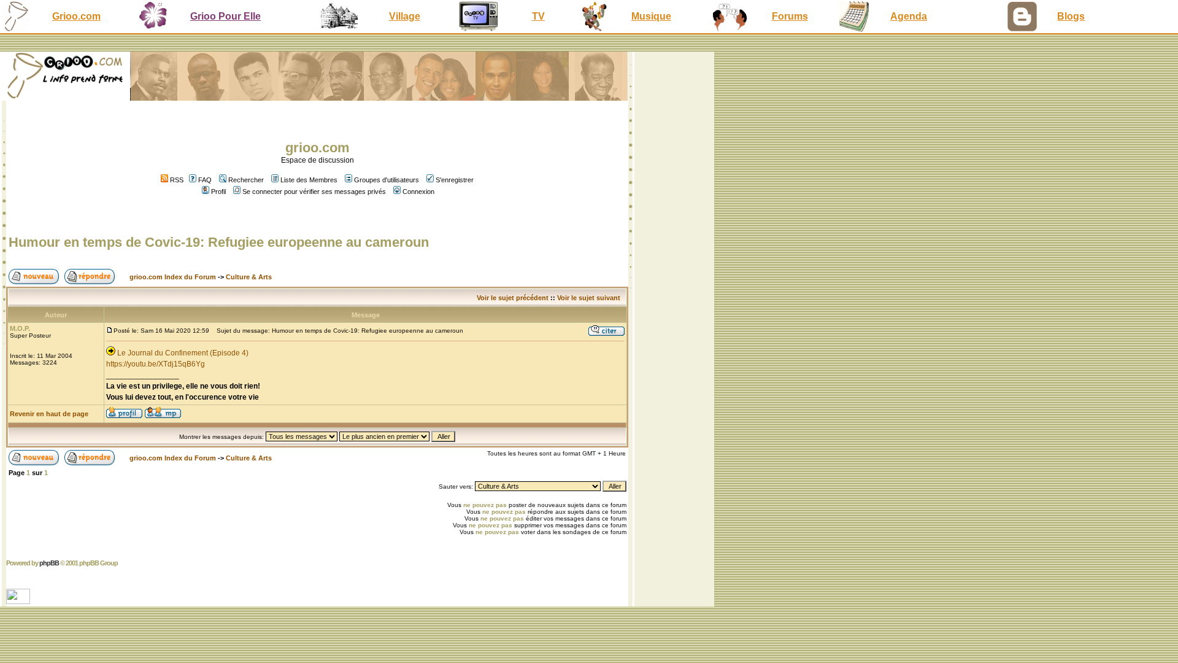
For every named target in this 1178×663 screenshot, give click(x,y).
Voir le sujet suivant (588, 297)
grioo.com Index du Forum (172, 277)
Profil (218, 191)
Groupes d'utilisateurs (386, 180)
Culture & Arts (249, 277)
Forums (790, 16)
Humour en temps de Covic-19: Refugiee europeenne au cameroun (219, 242)
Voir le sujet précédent (513, 297)
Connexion (418, 191)
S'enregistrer (455, 180)
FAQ (205, 180)
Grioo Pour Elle (225, 16)
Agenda (908, 16)
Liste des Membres (308, 180)
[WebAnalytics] (19, 600)
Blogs (1071, 16)
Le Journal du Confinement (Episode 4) (182, 353)
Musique (651, 16)
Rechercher (246, 180)
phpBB (49, 563)
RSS (175, 180)
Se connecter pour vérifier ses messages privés (314, 191)
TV (538, 16)
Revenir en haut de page (49, 413)
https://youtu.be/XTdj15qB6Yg (155, 364)
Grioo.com (76, 16)
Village (404, 16)
